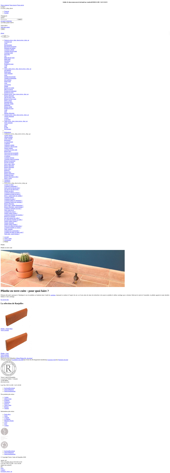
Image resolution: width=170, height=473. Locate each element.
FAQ (5, 424)
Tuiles (6, 416)
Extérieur (6, 400)
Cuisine (6, 397)
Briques (6, 407)
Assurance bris (51, 360)
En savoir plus (5, 299)
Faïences (6, 403)
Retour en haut (5, 356)
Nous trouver (13, 5)
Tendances (7, 402)
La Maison (7, 419)
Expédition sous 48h (17, 360)
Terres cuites (7, 405)
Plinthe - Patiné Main (6, 328)
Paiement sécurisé (63, 360)
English (6, 13)
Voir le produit (5, 330)
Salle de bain (7, 399)
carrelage (53, 295)
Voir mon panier (5, 27)
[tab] (86, 40)
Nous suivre (20, 5)
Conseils (6, 417)
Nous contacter (5, 5)
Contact (6, 425)
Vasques (6, 408)
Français (6, 11)
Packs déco (7, 414)
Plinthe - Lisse (5, 353)
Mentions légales (9, 420)
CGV (5, 422)
